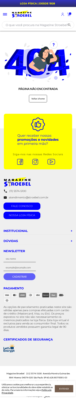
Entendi (64, 388)
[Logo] (34, 14)
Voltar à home (38, 98)
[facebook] (22, 162)
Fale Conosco (22, 206)
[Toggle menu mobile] (5, 14)
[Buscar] (69, 24)
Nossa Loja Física (22, 215)
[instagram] (37, 162)
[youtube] (53, 162)
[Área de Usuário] (63, 14)
